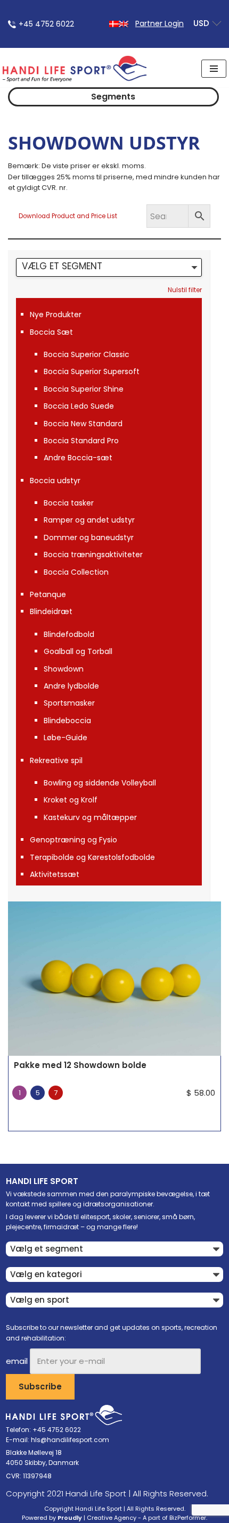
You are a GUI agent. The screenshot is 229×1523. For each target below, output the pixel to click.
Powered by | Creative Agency (79, 1517)
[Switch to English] (123, 23)
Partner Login (159, 23)
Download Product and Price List (68, 216)
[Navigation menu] (213, 69)
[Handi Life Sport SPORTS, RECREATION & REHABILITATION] (74, 68)
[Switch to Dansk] (114, 23)
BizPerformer (187, 1517)
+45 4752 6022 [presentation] (46, 24)
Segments (113, 96)
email (17, 1361)
